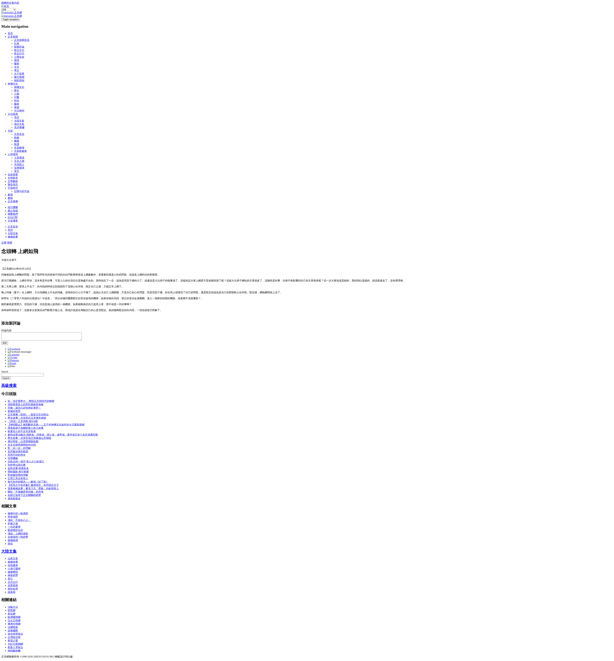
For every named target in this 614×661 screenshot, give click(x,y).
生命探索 (13, 174)
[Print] (11, 366)
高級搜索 (9, 385)
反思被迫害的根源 (18, 451)
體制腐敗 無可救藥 (18, 471)
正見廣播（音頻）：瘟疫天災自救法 (28, 414)
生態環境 (19, 167)
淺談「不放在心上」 (19, 520)
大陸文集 (19, 120)
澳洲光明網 (14, 623)
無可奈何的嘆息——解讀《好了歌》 (28, 481)
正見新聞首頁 (21, 40)
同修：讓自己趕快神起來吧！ (24, 407)
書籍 (10, 198)
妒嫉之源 (13, 523)
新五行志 (19, 53)
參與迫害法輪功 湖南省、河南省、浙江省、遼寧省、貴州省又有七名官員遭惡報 (53, 434)
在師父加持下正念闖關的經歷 (24, 495)
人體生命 (19, 57)
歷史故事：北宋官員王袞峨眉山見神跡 (29, 438)
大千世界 (19, 73)
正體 (3, 242)
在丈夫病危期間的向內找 (22, 444)
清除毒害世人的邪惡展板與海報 (25, 404)
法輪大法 (13, 607)
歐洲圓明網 (14, 617)
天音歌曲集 (20, 151)
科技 (16, 100)
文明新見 (13, 177)
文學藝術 (13, 181)
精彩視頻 (19, 80)
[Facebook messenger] (19, 351)
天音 (10, 130)
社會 (16, 43)
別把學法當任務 (17, 465)
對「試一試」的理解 (19, 448)
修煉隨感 (13, 540)
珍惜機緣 (13, 458)
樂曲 (16, 141)
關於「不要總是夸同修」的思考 (25, 491)
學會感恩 (13, 516)
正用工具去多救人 (18, 478)
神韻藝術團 (14, 650)
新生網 (11, 613)
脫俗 (10, 543)
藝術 (16, 63)
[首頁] (5, 6)
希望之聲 (13, 640)
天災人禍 (19, 161)
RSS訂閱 (12, 217)
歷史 (16, 90)
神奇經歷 (13, 575)
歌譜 (16, 144)
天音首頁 (19, 134)
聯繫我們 (13, 214)
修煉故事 (13, 236)
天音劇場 (19, 147)
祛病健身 (13, 565)
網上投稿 (13, 210)
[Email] (12, 363)
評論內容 (6, 330)
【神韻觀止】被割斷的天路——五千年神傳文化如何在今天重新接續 (46, 424)
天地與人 (19, 164)
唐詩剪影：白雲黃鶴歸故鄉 (23, 441)
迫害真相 (13, 585)
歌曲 (16, 137)
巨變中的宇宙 (21, 191)
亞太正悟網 (14, 620)
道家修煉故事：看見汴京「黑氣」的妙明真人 (33, 488)
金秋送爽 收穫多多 (18, 468)
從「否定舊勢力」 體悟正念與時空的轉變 (31, 401)
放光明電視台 (15, 634)
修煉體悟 (13, 572)
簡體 (9, 242)
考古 (16, 70)
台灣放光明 (14, 637)
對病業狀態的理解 (18, 475)
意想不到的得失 (17, 454)
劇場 (10, 194)
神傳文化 (13, 83)
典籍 (16, 107)
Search (4, 371)
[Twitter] (12, 357)
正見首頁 (13, 226)
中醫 (16, 97)
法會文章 (13, 558)
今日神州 (19, 110)
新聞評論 (19, 46)
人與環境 (13, 154)
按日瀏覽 (13, 207)
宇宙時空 (13, 188)
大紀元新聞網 (15, 644)
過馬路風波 (14, 498)
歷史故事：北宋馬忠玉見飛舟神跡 (27, 418)
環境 (16, 60)
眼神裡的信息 (15, 530)
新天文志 (19, 50)
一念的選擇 (14, 526)
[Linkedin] (13, 354)
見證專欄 (19, 127)
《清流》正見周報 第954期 (23, 421)
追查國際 (13, 630)
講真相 (11, 592)
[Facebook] (14, 349)
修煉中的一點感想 (18, 513)
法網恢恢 (13, 627)
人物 (16, 93)
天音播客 (13, 220)
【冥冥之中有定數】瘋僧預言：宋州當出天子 (33, 485)
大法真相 (13, 114)
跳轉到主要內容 (10, 2)
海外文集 (19, 124)
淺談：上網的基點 (18, 533)
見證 (16, 117)
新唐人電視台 (15, 647)
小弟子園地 (14, 568)
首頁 (10, 33)
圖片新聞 (19, 77)
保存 (5, 343)
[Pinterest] (13, 360)
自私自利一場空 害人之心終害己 (26, 461)
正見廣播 (13, 201)
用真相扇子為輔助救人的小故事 (25, 428)
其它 (16, 171)
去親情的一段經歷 (18, 537)
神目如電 (13, 588)
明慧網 (11, 610)
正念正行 (13, 582)
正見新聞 (13, 36)
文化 (16, 67)
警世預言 (13, 184)
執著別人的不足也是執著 (22, 431)
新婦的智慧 (14, 411)
